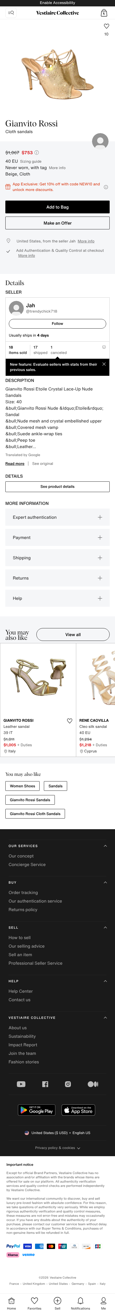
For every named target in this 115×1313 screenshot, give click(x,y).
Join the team (22, 1053)
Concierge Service (27, 864)
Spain (92, 1284)
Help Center (21, 991)
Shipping (22, 557)
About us (18, 1027)
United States (58, 1284)
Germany (77, 1284)
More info (57, 167)
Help (17, 598)
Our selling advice (27, 946)
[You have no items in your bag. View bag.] (104, 13)
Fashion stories (24, 1062)
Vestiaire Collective (32, 1018)
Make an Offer (58, 223)
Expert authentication (35, 517)
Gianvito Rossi (31, 124)
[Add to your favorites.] (70, 721)
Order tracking (23, 892)
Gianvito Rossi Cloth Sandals (35, 814)
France (14, 1284)
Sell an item (20, 954)
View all (73, 634)
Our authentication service (35, 901)
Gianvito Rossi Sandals (30, 800)
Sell (13, 927)
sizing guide (30, 161)
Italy (103, 1284)
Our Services (23, 846)
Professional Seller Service (35, 963)
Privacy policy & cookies (55, 1147)
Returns (21, 578)
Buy (13, 882)
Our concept (21, 856)
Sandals (55, 786)
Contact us (19, 999)
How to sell (20, 937)
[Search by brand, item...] (11, 13)
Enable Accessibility (57, 3)
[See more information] (106, 187)
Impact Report (23, 1044)
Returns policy (23, 909)
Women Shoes (22, 786)
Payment (21, 537)
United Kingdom (34, 1284)
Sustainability (22, 1036)
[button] (104, 13)
